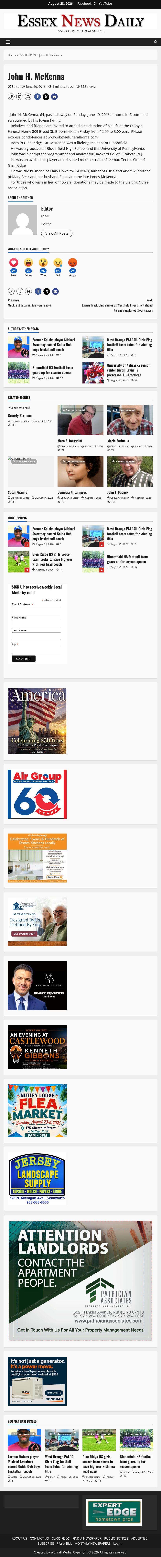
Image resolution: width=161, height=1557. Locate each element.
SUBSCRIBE (46, 1543)
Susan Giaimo (17, 492)
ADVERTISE (139, 1538)
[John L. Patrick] (130, 471)
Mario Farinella (118, 440)
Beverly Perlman (20, 415)
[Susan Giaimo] (31, 471)
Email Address (22, 604)
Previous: (29, 302)
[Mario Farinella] (130, 420)
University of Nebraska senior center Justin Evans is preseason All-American (93, 372)
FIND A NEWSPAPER (87, 1538)
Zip (15, 644)
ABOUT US (19, 1538)
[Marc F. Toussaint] (80, 420)
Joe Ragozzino (93, 1476)
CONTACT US (39, 1538)
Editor (16, 86)
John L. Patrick (117, 492)
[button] (8, 42)
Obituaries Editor (20, 421)
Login (117, 1543)
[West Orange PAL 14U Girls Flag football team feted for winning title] (62, 1440)
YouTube (105, 3)
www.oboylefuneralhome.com (73, 137)
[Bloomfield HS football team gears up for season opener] (136, 1440)
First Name (19, 617)
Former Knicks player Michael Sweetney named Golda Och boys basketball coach (18, 347)
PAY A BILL (64, 1543)
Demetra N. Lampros (72, 492)
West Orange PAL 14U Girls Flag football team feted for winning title (93, 347)
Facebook (84, 3)
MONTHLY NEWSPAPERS (93, 1543)
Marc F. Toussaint (70, 440)
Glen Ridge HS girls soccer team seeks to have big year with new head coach (18, 561)
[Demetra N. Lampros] (80, 471)
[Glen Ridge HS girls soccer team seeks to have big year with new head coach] (99, 1440)
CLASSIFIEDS (61, 1538)
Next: (117, 305)
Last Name (19, 630)
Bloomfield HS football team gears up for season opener (18, 372)
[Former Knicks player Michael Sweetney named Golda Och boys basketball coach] (24, 1440)
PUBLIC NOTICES (116, 1538)
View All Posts (56, 233)
